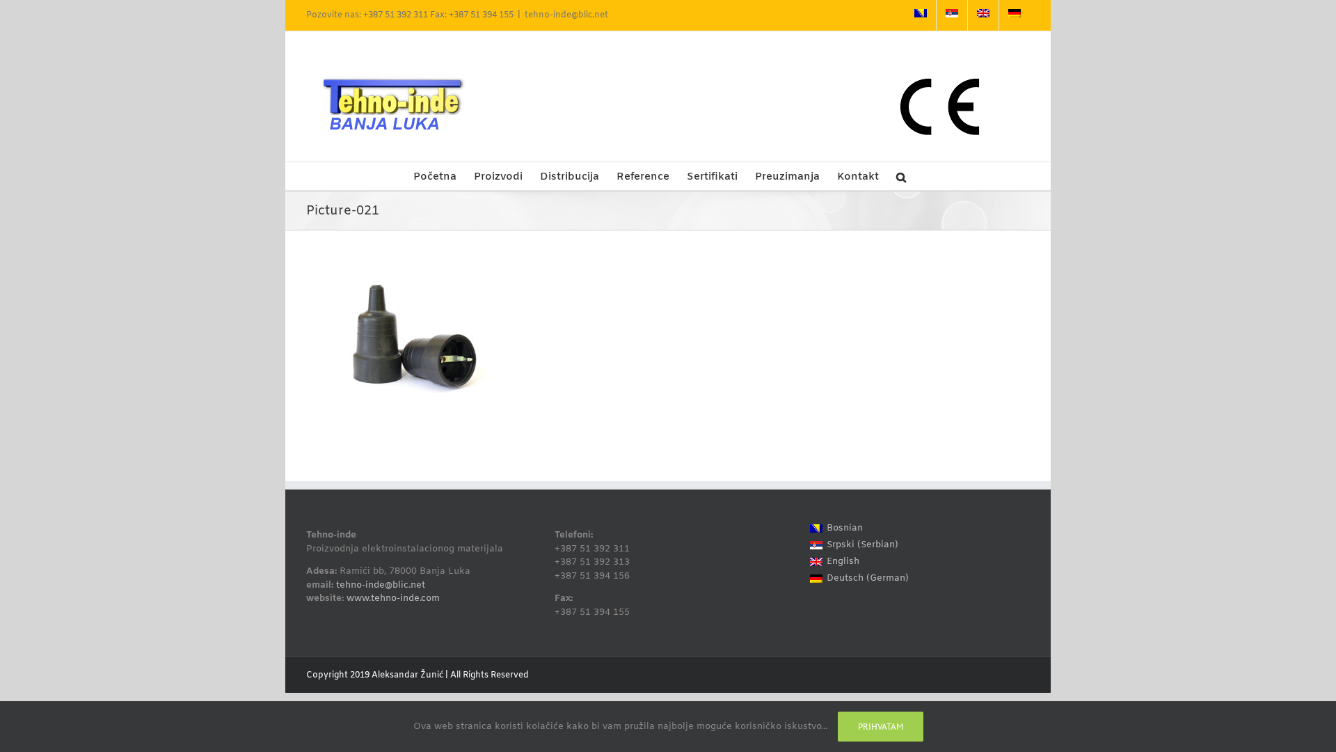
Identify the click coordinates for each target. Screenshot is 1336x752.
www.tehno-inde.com (393, 598)
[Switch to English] (983, 15)
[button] (901, 176)
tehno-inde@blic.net (566, 15)
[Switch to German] (1014, 15)
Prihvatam (880, 727)
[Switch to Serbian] (952, 15)
